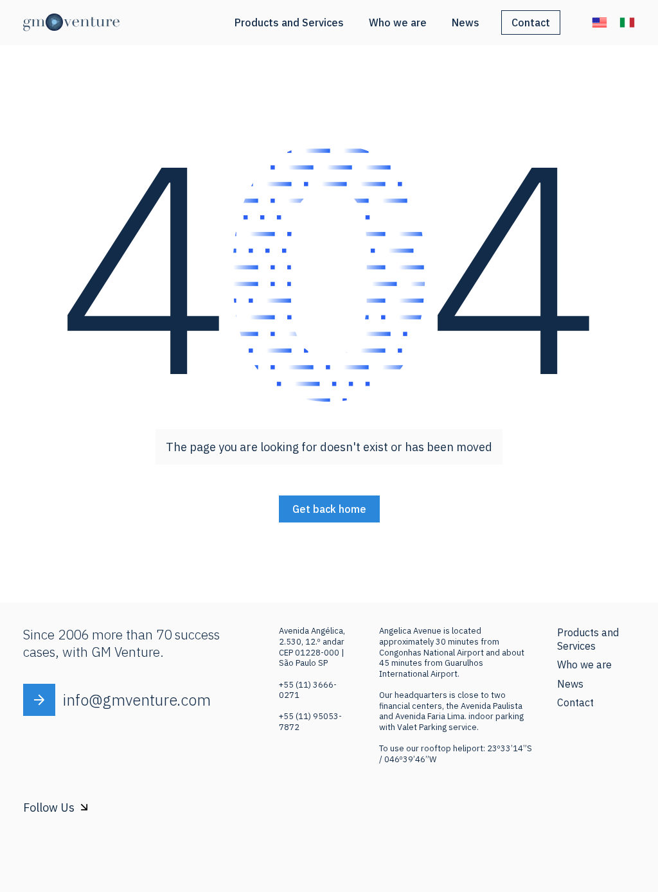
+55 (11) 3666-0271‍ (308, 690)
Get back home (329, 509)
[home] (71, 22)
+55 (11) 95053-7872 (310, 722)
